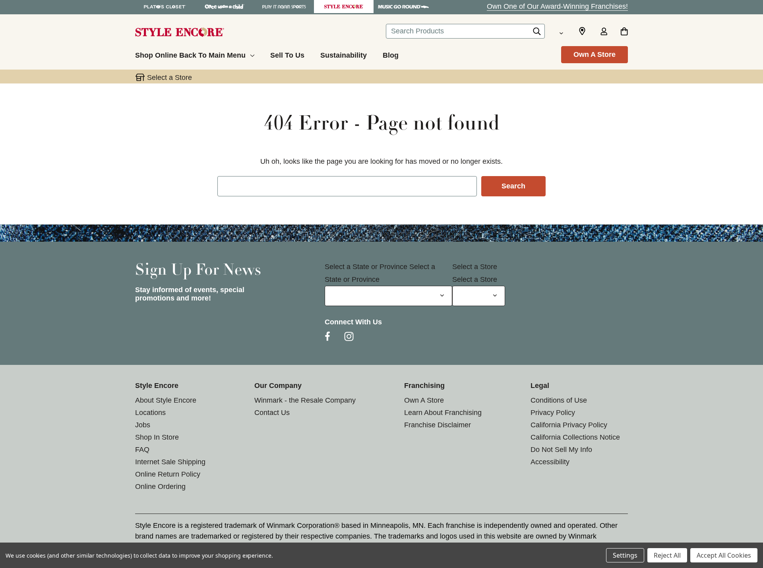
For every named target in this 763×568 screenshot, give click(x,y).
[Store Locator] (582, 31)
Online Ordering (160, 486)
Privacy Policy (553, 413)
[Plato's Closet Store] (165, 6)
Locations (150, 413)
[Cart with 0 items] (624, 32)
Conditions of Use (559, 400)
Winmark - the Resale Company (305, 400)
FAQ (142, 450)
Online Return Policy (167, 474)
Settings (625, 555)
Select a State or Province (366, 267)
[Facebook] (327, 336)
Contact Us (272, 413)
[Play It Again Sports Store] (284, 6)
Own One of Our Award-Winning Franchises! (557, 6)
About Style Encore (165, 400)
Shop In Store (157, 437)
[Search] (537, 33)
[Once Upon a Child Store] (224, 6)
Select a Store (474, 267)
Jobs (142, 425)
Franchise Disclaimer (437, 425)
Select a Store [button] (169, 77)
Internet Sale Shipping (170, 462)
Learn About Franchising (443, 413)
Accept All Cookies (724, 555)
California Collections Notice (575, 437)
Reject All (667, 555)
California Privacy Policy (569, 425)
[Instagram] (349, 336)
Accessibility (550, 462)
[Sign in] (603, 32)
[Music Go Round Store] (403, 6)
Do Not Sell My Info (561, 450)
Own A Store (594, 54)
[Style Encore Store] (344, 6)
